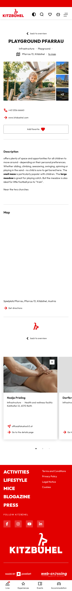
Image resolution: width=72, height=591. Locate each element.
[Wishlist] (49, 14)
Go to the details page (23, 432)
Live (7, 588)
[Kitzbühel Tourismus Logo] (13, 13)
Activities (16, 472)
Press (10, 505)
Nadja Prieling (16, 397)
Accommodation (59, 588)
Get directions (15, 308)
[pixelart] (18, 574)
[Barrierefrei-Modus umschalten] (34, 14)
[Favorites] (52, 362)
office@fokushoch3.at (22, 426)
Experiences (23, 588)
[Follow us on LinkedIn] (40, 523)
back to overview (38, 33)
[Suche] (41, 14)
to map (52, 54)
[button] (65, 14)
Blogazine (16, 496)
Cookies (46, 487)
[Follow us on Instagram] (18, 523)
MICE (9, 488)
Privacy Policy (49, 476)
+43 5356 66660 (16, 110)
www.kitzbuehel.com (18, 117)
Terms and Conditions (54, 471)
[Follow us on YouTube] (29, 523)
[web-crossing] (54, 574)
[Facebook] (6, 523)
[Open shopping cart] (58, 14)
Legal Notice (49, 481)
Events (40, 588)
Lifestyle (15, 480)
